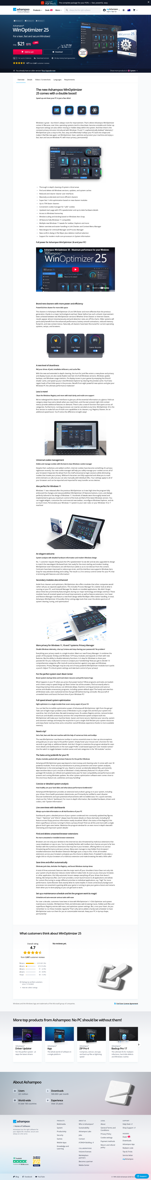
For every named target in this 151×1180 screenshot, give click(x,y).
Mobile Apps (61, 1142)
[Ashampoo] (21, 1121)
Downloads (127, 1140)
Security (60, 1135)
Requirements (69, 80)
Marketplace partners (83, 1156)
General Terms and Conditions (108, 1129)
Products (36, 10)
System (60, 1128)
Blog (17, 1177)
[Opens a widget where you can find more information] (142, 1176)
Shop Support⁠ (128, 1128)
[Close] (148, 2)
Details (29, 80)
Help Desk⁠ (126, 1124)
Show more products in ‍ (122, 71)
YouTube (41, 1177)
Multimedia (61, 1124)
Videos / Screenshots (43, 80)
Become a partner (86, 1161)
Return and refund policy (108, 1146)
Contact (82, 1139)
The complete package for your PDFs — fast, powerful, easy (83, 3)
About (103, 1124)
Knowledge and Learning (63, 1147)
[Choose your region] (128, 10)
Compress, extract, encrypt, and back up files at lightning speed (91, 1054)
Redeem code (128, 1148)
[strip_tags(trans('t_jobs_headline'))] (36, 1161)
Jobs (80, 1135)
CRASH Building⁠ (85, 1142)
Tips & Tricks (127, 1152)
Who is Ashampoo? (86, 1124)
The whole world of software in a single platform (59, 1053)
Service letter (128, 1155)
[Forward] (138, 1044)
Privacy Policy (106, 1134)
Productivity (61, 1131)
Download (59, 52)
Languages (57, 80)
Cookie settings (106, 1137)
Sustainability (84, 1128)
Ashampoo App (129, 1144)
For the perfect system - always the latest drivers (26, 1053)
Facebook (28, 1177)
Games (59, 1139)
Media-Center (84, 1165)
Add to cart (29, 52)
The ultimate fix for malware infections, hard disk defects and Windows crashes (122, 1054)
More (57, 10)
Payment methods (108, 1141)
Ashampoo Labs (85, 1131)
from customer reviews (38, 63)
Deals (48, 10)
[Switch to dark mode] (123, 10)
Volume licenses (85, 1152)
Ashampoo (128, 1159)
